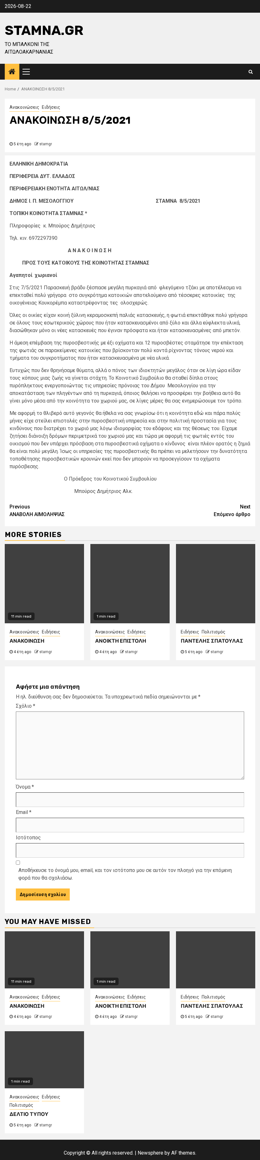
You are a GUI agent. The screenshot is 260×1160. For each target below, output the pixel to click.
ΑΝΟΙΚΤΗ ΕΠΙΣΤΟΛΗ (120, 641)
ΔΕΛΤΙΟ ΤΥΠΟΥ (29, 1114)
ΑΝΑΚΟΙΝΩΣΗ (27, 641)
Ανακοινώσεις (24, 107)
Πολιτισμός (213, 631)
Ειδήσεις (51, 107)
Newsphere (150, 1153)
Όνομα (25, 787)
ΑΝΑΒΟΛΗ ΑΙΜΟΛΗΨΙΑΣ (37, 510)
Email (23, 812)
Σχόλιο (25, 706)
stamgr (45, 144)
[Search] (251, 72)
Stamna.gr (44, 30)
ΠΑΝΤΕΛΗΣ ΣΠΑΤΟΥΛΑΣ (212, 641)
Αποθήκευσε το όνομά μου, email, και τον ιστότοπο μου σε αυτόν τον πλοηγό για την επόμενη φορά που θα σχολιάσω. (125, 874)
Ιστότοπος (28, 838)
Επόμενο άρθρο (232, 510)
